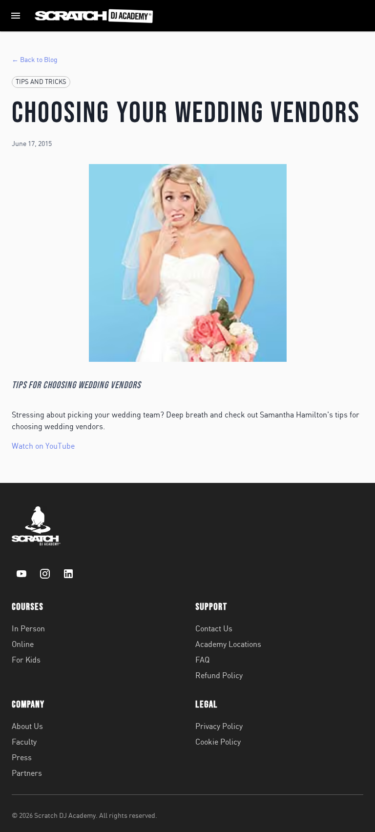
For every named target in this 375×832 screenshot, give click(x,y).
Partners (27, 773)
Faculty (24, 742)
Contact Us (213, 628)
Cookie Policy (218, 742)
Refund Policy (219, 675)
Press (22, 757)
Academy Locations (228, 644)
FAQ (202, 660)
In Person (28, 628)
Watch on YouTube (43, 446)
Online (23, 644)
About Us (27, 726)
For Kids (26, 660)
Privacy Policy (219, 726)
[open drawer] (15, 15)
